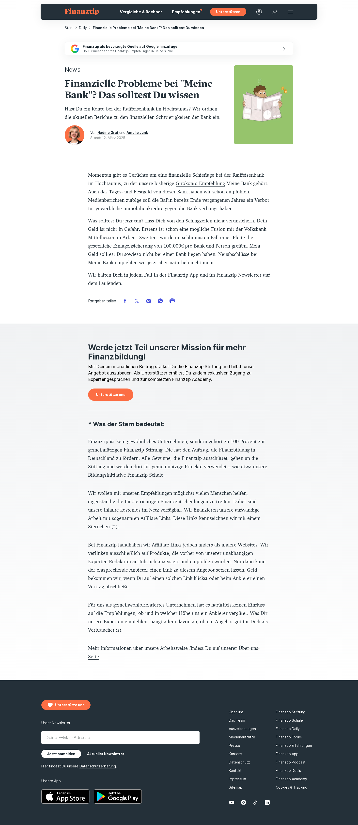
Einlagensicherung (133, 246)
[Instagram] (244, 802)
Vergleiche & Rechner (141, 11)
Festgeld (143, 191)
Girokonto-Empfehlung (200, 183)
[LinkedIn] (267, 802)
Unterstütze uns (110, 394)
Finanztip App (183, 275)
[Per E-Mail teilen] (149, 300)
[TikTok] (255, 802)
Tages (115, 191)
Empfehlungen (186, 11)
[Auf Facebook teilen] (125, 300)
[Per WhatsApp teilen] (160, 300)
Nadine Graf (108, 132)
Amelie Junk (137, 132)
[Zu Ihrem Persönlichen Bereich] (259, 12)
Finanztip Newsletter (239, 275)
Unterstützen (228, 12)
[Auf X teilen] (137, 300)
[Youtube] (232, 802)
